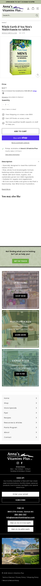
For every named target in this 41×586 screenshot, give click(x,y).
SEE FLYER (20, 374)
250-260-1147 (20, 514)
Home (4, 22)
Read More (6, 189)
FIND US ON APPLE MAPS (20, 529)
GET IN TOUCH (20, 261)
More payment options (20, 143)
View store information (12, 154)
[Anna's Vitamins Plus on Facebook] (22, 463)
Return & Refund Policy (11, 580)
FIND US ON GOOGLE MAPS (20, 523)
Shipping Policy (33, 577)
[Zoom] (38, 75)
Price (4, 84)
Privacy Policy (21, 577)
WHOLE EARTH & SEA (9, 33)
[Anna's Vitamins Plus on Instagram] (18, 463)
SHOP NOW (20, 296)
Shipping (5, 97)
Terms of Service (8, 577)
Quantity (6, 100)
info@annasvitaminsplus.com (20, 517)
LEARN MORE (20, 335)
